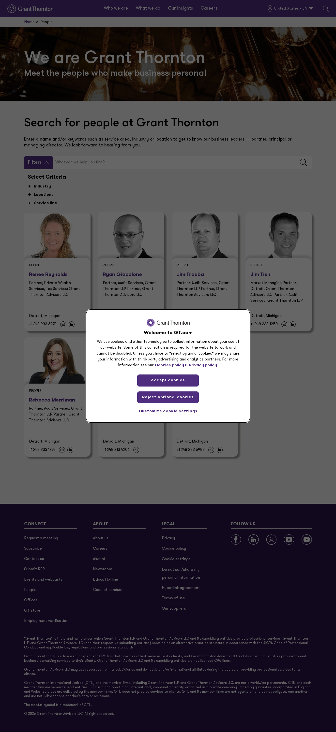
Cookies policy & (171, 365)
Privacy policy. (203, 365)
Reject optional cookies (168, 397)
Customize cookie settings (168, 411)
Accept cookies (168, 380)
